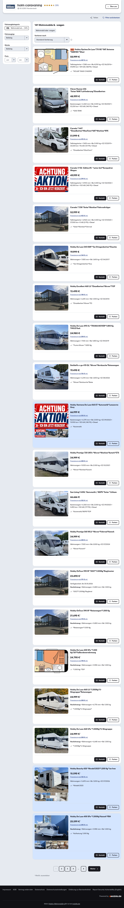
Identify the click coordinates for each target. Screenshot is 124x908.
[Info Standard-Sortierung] (71, 40)
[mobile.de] (115, 896)
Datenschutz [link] (40, 890)
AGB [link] (14, 890)
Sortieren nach (40, 36)
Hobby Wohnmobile (56, 904)
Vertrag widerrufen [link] (25, 890)
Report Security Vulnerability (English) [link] (107, 890)
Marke (7, 45)
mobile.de (76, 904)
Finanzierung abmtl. (79, 60)
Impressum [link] (7, 890)
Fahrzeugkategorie (12, 24)
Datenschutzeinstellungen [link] (57, 890)
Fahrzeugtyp (10, 34)
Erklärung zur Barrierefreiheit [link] (80, 890)
